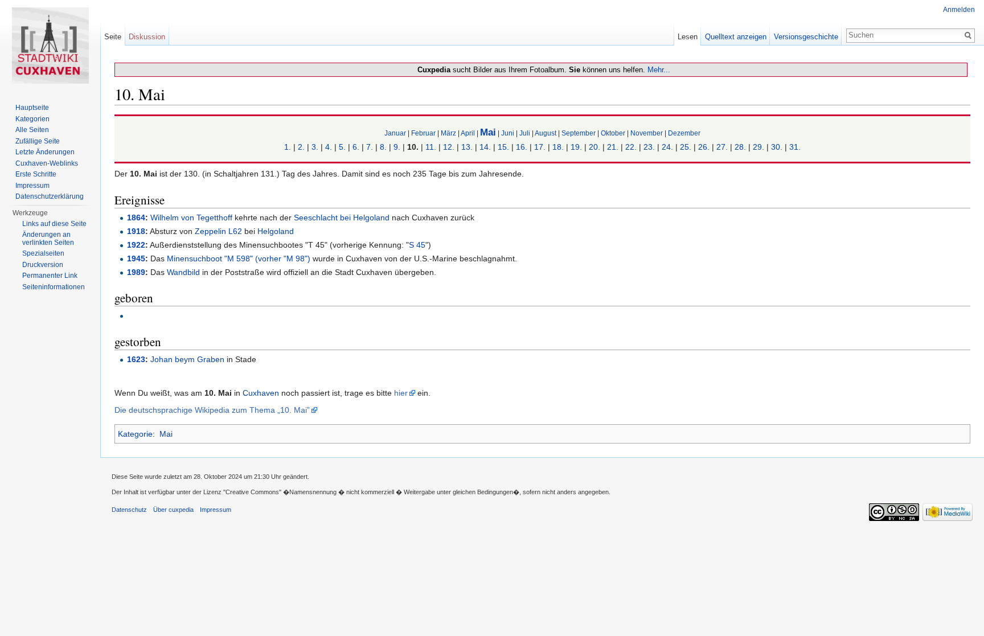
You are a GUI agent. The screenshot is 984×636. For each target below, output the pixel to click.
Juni (507, 133)
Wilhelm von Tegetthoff (191, 217)
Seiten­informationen (53, 287)
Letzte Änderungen (45, 152)
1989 (136, 272)
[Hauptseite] (50, 45)
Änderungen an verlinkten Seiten (48, 239)
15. (503, 146)
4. (328, 146)
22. (631, 146)
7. (369, 146)
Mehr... (658, 69)
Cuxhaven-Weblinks (46, 163)
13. (467, 146)
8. (383, 146)
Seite (112, 36)
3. (314, 146)
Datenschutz (129, 509)
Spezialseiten (43, 253)
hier (401, 392)
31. (795, 146)
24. (667, 146)
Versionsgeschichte (806, 36)
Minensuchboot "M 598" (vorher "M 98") (238, 258)
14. (485, 146)
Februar (423, 133)
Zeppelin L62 (218, 231)
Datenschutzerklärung (49, 196)
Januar (395, 133)
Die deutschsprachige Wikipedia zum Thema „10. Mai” (212, 410)
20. (594, 146)
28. (740, 146)
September (578, 133)
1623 (136, 359)
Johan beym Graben (187, 359)
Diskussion (147, 36)
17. (540, 146)
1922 (136, 244)
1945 (136, 258)
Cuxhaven (261, 392)
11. (430, 146)
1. (287, 146)
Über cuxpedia (173, 509)
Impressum (32, 186)
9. (396, 146)
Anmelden (959, 10)
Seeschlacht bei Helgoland (342, 217)
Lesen (688, 36)
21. (612, 146)
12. (448, 146)
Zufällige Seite (37, 141)
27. (722, 146)
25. (685, 146)
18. (558, 146)
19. (576, 146)
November (646, 133)
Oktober (613, 133)
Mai (488, 132)
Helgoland (275, 231)
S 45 (417, 244)
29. (758, 146)
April (468, 133)
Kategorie (135, 433)
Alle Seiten (32, 130)
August (545, 133)
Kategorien (32, 119)
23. (649, 146)
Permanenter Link (49, 276)
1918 (136, 231)
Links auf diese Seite (54, 224)
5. (342, 146)
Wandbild (183, 272)
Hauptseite (32, 108)
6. (355, 146)
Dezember (684, 133)
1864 (136, 217)
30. (776, 146)
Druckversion (42, 265)
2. (301, 146)
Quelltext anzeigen (735, 36)
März (448, 133)
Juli (524, 133)
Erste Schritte (35, 174)
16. (521, 146)
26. (704, 146)
